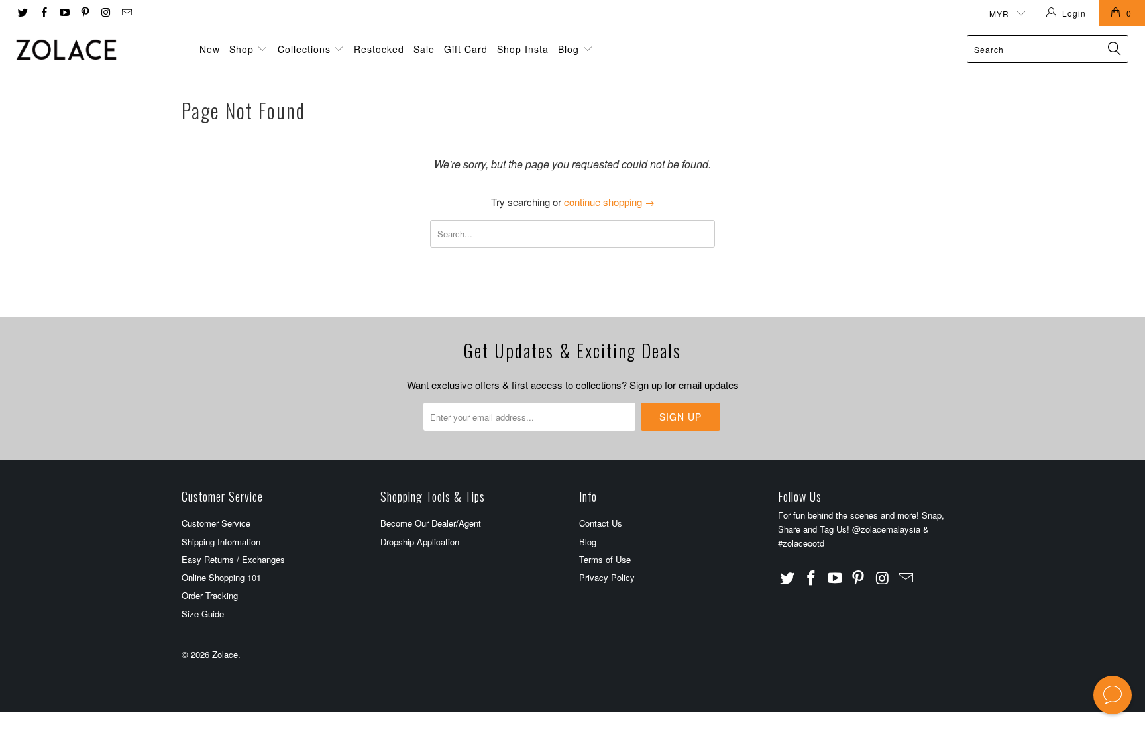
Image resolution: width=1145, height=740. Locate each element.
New (209, 49)
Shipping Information (221, 541)
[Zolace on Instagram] (105, 13)
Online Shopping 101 (221, 577)
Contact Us (600, 523)
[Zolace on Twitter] (22, 13)
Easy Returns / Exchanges (233, 559)
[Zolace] (98, 49)
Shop (241, 49)
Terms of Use (605, 559)
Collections (304, 49)
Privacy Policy (607, 577)
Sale (424, 49)
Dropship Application (419, 541)
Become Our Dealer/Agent (430, 523)
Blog (570, 49)
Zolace (225, 654)
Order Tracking (210, 595)
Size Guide (203, 614)
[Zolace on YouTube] (64, 13)
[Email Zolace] (125, 13)
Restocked (379, 49)
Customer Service (216, 523)
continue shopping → (609, 202)
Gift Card (466, 49)
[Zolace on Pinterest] (84, 13)
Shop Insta (523, 49)
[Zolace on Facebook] (42, 13)
